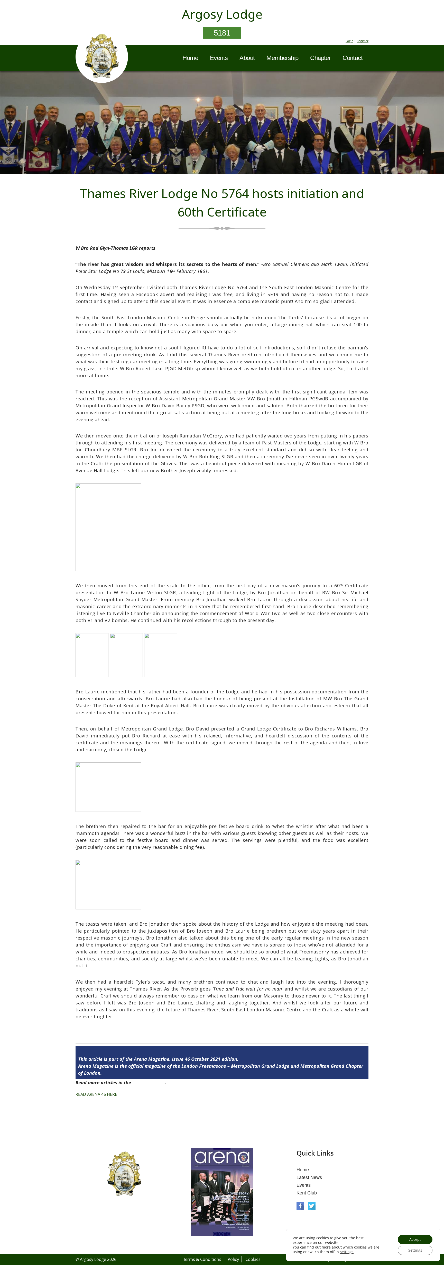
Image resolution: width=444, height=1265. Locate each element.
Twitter (312, 1206)
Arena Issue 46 (148, 1082)
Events (219, 57)
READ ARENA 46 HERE (96, 1094)
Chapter (320, 57)
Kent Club (307, 1192)
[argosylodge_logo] (102, 57)
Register (362, 41)
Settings (415, 1250)
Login (349, 41)
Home (190, 57)
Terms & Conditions (202, 1259)
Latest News (309, 1177)
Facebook (300, 1206)
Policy (233, 1259)
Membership (282, 57)
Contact (353, 57)
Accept (415, 1239)
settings (347, 1252)
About (247, 57)
